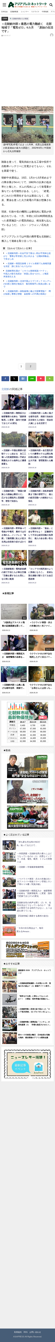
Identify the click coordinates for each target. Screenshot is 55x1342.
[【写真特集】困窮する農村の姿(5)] (9, 919)
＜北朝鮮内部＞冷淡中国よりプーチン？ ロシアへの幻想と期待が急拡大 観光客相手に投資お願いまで (27, 284)
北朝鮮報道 (14, 11)
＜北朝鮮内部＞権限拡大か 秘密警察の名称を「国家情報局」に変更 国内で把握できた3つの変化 (34, 893)
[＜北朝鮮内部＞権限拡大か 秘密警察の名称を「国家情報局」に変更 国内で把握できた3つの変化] (9, 894)
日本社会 (4, 11)
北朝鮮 (4, 18)
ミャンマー (25, 11)
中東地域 (45, 11)
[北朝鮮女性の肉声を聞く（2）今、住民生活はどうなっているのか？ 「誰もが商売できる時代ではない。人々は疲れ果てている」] (9, 906)
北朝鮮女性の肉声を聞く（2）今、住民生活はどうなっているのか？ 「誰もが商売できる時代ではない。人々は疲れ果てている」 (34, 907)
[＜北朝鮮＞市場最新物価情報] (9, 870)
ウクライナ (35, 11)
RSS (26, 1332)
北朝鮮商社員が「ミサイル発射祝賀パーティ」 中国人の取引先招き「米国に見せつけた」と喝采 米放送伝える (27, 274)
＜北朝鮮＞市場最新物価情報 (30, 867)
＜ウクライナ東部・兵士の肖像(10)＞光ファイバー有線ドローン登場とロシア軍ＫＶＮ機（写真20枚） (34, 881)
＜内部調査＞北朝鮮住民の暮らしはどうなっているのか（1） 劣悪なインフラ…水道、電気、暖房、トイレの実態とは (34, 857)
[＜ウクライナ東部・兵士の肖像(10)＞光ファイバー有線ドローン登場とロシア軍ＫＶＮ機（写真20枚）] (9, 882)
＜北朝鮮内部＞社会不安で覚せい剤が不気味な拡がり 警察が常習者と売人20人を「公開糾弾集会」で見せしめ (27, 256)
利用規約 (18, 1332)
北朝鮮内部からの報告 (20, 18)
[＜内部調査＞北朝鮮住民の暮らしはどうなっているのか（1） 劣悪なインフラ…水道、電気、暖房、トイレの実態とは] (9, 857)
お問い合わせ (35, 1332)
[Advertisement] (27, 74)
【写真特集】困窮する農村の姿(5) (32, 916)
